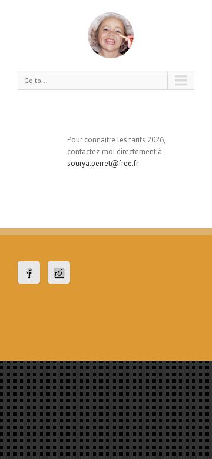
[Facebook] (29, 272)
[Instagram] (59, 272)
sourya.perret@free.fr (102, 163)
